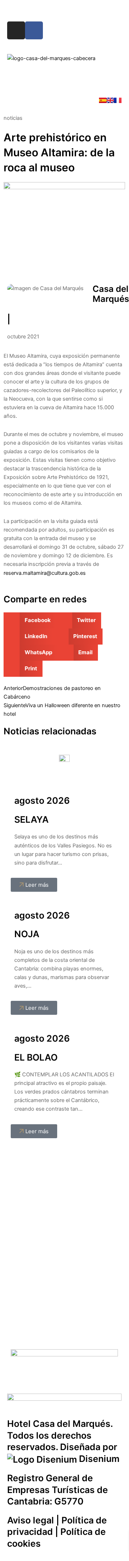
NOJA (26, 934)
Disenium (98, 1458)
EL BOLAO (36, 1057)
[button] (64, 79)
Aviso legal (30, 1520)
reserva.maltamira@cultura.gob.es (45, 573)
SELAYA (31, 819)
